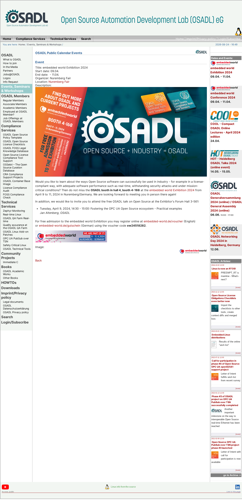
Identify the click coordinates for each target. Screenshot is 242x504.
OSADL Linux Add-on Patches (15, 233)
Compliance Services (11, 128)
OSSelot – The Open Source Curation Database (15, 167)
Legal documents (13, 301)
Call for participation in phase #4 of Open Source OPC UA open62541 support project (225, 365)
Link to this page (234, 492)
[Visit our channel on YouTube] (5, 489)
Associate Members (15, 104)
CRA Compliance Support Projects (13, 176)
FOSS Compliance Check (13, 196)
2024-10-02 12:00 (217, 265)
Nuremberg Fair (59, 81)
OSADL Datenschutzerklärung (16, 307)
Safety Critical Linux (14, 245)
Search (7, 317)
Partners (8, 70)
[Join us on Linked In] (238, 490)
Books (6, 267)
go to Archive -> (232, 475)
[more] (238, 287)
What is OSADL (12, 59)
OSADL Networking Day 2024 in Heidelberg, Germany (225, 241)
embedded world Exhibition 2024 (222, 70)
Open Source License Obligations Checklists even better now (223, 298)
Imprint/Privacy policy (201, 39)
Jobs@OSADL (11, 74)
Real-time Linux (12, 214)
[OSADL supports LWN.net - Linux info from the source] (121, 488)
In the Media (10, 66)
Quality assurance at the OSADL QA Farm (15, 226)
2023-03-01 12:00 (217, 331)
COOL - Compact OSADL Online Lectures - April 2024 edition (225, 130)
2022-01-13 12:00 (217, 393)
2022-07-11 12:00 (217, 357)
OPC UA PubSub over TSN (16, 240)
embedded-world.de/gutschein (59, 225)
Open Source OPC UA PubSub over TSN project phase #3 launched (225, 445)
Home (180, 39)
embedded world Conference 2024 (222, 95)
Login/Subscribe (229, 39)
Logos (7, 78)
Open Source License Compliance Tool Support (15, 157)
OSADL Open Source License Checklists (15, 143)
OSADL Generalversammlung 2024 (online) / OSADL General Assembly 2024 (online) (226, 202)
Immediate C (10, 262)
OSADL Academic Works (13, 273)
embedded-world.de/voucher (163, 221)
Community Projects (11, 255)
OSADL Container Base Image (16, 182)
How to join (10, 63)
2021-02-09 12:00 (217, 439)
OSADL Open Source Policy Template (15, 136)
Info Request (10, 81)
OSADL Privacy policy (16, 312)
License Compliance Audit (15, 189)
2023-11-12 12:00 (217, 292)
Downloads (10, 288)
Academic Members (15, 107)
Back (38, 260)
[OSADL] (201, 56)
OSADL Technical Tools (17, 248)
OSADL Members (15, 96)
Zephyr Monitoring (14, 210)
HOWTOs (8, 282)
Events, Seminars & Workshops (44, 44)
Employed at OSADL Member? (15, 113)
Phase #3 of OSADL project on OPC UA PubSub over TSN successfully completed (224, 401)
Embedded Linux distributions (220, 336)
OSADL (7, 55)
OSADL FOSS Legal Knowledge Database (15, 150)
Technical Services (9, 204)
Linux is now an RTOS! (224, 268)
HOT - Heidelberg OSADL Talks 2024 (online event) (223, 163)
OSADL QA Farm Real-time (16, 220)
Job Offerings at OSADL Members (13, 120)
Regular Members (13, 100)
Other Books (10, 277)
